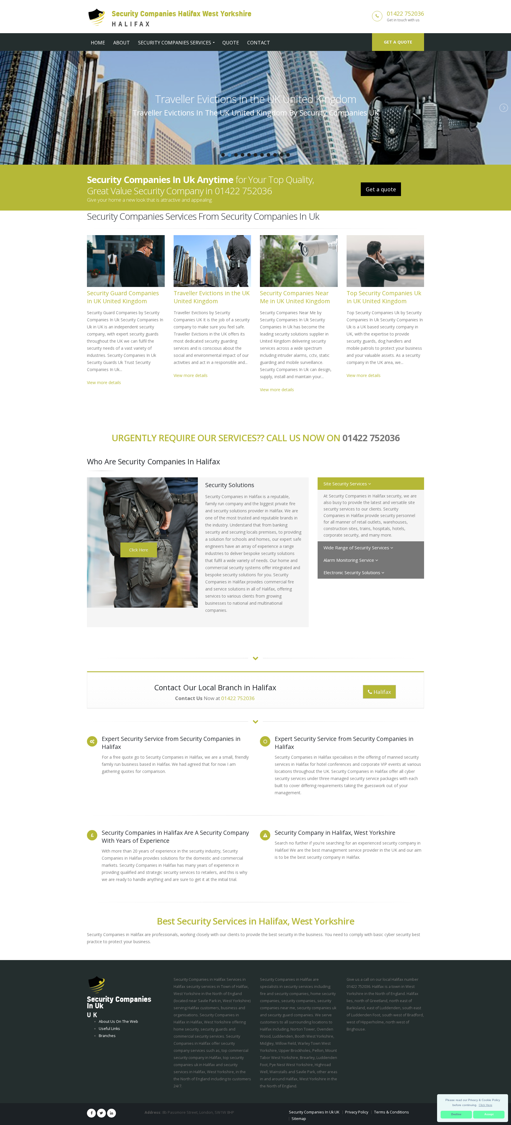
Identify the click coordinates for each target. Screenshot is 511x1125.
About (121, 42)
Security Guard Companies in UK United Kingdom (123, 297)
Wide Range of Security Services (357, 548)
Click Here (138, 550)
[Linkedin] (111, 1113)
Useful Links (109, 1028)
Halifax (381, 691)
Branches (107, 1035)
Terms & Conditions (391, 1112)
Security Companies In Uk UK (314, 1112)
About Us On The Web (118, 1021)
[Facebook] (91, 1113)
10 (281, 155)
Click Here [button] (485, 1105)
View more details (104, 382)
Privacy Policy (356, 1112)
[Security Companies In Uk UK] (96, 984)
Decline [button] (456, 1114)
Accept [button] (489, 1114)
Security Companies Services (174, 42)
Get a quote (398, 42)
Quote (230, 42)
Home (98, 42)
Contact (258, 42)
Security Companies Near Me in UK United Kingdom (255, 99)
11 (288, 155)
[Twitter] (101, 1113)
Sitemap (299, 1118)
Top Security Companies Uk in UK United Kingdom (384, 297)
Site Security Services (346, 484)
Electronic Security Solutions (352, 572)
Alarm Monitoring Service (349, 560)
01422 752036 (405, 13)
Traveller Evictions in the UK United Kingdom (212, 297)
